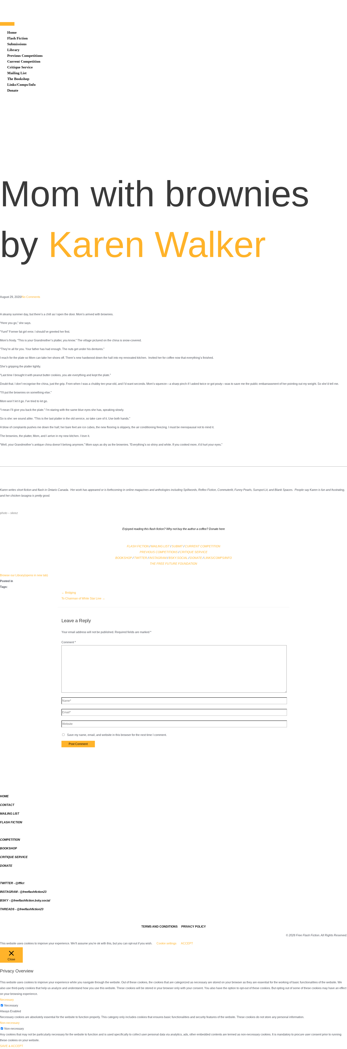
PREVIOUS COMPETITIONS (159, 552)
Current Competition (23, 61)
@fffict (19, 883)
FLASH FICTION (138, 546)
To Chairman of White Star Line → (83, 598)
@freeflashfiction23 (33, 891)
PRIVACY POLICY (193, 926)
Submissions (17, 44)
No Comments (31, 296)
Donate (12, 90)
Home (12, 32)
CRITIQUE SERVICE (193, 552)
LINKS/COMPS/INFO (218, 557)
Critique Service (20, 67)
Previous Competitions (25, 56)
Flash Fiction (17, 38)
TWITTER (140, 557)
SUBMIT (177, 546)
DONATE (196, 557)
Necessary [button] (7, 999)
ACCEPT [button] (187, 943)
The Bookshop (18, 79)
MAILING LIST (160, 546)
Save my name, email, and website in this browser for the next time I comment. (117, 734)
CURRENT (192, 546)
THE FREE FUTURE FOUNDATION (173, 563)
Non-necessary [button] (10, 1022)
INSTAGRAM (157, 557)
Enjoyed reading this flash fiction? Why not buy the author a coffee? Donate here (173, 528)
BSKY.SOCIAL (178, 557)
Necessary (11, 1005)
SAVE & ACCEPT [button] (11, 1046)
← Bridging (68, 592)
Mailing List (17, 73)
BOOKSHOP (123, 557)
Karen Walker (157, 244)
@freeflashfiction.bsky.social (30, 900)
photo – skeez (9, 513)
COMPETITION (210, 546)
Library (13, 50)
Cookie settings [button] (166, 943)
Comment (68, 642)
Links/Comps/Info (21, 85)
